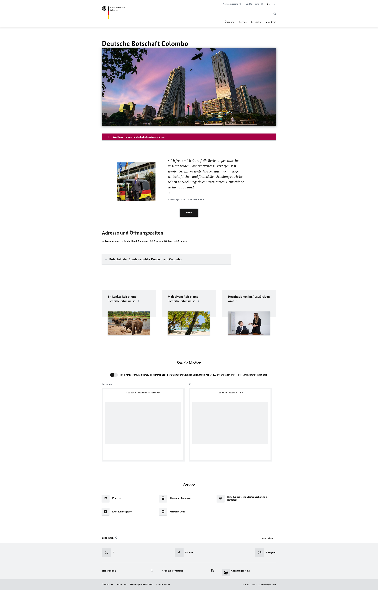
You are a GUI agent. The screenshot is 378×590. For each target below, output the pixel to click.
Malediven (270, 21)
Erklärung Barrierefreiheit (141, 584)
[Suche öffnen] (274, 12)
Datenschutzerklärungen (255, 374)
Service (243, 21)
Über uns (229, 21)
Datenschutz (107, 584)
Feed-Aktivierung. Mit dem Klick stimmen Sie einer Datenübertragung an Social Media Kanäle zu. (168, 374)
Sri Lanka (256, 21)
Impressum (121, 584)
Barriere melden (163, 584)
